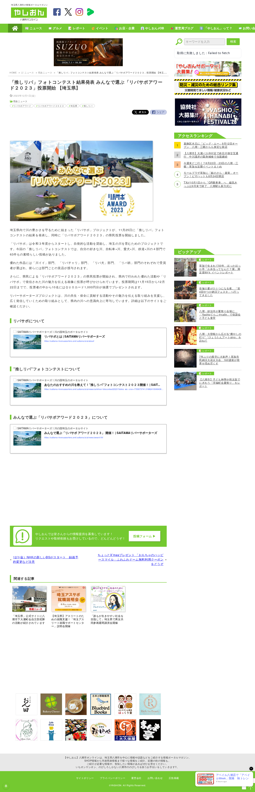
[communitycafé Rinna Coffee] (26, 739)
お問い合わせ (155, 778)
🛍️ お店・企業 (124, 28)
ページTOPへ (250, 787)
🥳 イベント (99, 28)
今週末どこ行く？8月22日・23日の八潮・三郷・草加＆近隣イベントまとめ (211, 164)
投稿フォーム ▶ (144, 536)
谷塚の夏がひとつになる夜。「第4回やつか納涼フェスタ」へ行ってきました (219, 292)
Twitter (140, 112)
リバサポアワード (22, 105)
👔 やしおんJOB (152, 28)
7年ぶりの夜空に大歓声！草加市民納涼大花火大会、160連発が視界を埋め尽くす (219, 360)
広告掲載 (174, 778)
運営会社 (136, 778)
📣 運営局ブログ (182, 28)
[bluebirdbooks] (100, 714)
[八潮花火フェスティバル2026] (207, 124)
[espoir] (76, 714)
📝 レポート (76, 28)
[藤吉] (76, 739)
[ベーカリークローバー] (51, 714)
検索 (233, 41)
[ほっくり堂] (125, 714)
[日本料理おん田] (26, 714)
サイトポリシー (85, 778)
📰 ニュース (33, 28)
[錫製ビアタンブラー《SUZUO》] (88, 52)
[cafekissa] (51, 739)
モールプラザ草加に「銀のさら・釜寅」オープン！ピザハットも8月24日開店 (211, 174)
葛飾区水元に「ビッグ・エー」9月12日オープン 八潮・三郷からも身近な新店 (211, 145)
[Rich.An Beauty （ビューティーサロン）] (150, 714)
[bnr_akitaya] (100, 739)
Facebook (158, 112)
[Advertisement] (176, 11)
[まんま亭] (150, 739)
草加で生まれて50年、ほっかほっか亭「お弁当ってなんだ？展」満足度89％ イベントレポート (220, 269)
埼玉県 (74, 105)
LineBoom (90, 12)
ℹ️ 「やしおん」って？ (216, 28)
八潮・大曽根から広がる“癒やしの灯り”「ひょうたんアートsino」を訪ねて (220, 337)
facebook (57, 12)
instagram (79, 12)
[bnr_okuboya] (125, 739)
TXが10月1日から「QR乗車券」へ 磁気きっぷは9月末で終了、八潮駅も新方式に (210, 184)
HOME (15, 28)
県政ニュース (45, 72)
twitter (68, 12)
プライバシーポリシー (112, 778)
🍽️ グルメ (55, 28)
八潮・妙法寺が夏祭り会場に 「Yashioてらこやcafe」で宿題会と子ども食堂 (220, 314)
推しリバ (88, 105)
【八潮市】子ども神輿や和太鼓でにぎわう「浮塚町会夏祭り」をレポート (219, 383)
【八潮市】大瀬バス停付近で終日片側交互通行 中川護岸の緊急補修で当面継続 (211, 154)
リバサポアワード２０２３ (51, 105)
